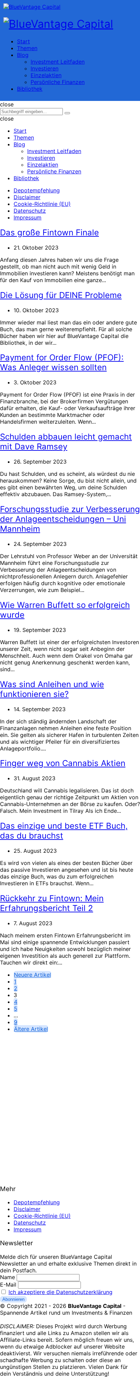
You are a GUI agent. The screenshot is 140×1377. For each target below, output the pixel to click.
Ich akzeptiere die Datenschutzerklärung (60, 1292)
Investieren (44, 68)
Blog (23, 54)
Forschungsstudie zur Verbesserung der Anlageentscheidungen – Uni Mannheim (70, 519)
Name (7, 1277)
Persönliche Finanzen (58, 82)
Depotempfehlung (37, 190)
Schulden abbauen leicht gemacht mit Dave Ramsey (66, 441)
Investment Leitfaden (58, 61)
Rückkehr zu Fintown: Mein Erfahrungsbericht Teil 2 (52, 903)
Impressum (27, 217)
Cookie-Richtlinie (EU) (42, 203)
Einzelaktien (46, 75)
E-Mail (8, 1284)
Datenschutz (30, 210)
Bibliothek (29, 88)
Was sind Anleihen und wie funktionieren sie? (52, 689)
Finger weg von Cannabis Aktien (62, 763)
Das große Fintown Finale (49, 232)
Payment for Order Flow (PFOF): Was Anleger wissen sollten (62, 362)
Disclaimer (27, 197)
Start (23, 41)
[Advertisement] (70, 1107)
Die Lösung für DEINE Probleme (61, 295)
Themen (27, 48)
